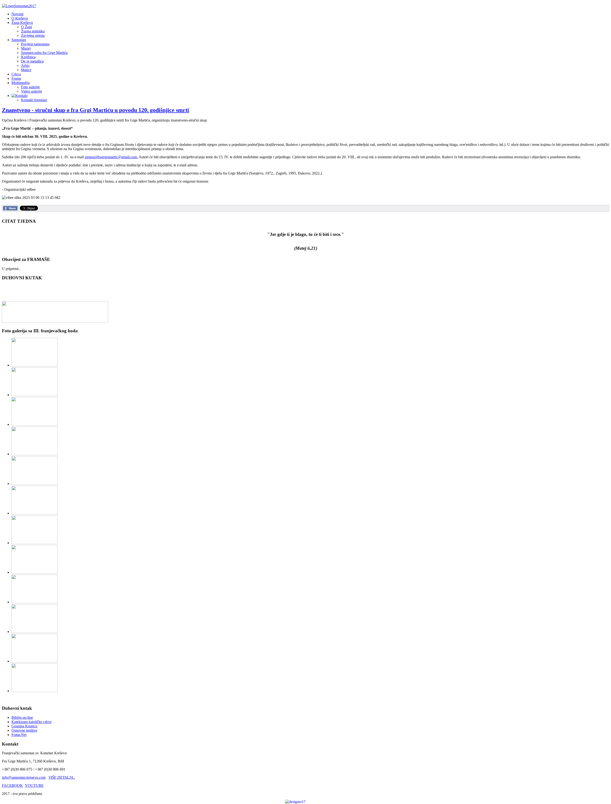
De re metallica (32, 61)
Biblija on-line (22, 717)
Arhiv (25, 65)
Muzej (26, 48)
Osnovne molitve (24, 730)
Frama (16, 78)
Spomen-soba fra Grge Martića (44, 53)
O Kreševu (19, 18)
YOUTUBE (34, 785)
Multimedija (20, 83)
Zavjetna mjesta (33, 35)
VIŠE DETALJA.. (61, 777)
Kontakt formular (34, 100)
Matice (26, 70)
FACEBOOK (12, 785)
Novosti (17, 14)
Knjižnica (28, 57)
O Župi (26, 27)
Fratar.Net (18, 735)
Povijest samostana (35, 44)
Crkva (16, 74)
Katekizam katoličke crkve (31, 722)
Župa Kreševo (22, 23)
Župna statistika (33, 31)
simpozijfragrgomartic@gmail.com (111, 157)
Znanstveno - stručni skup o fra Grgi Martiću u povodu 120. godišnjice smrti (95, 110)
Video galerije (31, 91)
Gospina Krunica (24, 726)
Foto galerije (30, 87)
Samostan (18, 40)
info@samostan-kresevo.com (24, 777)
